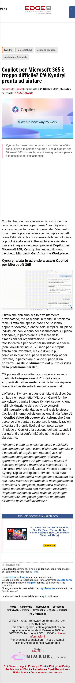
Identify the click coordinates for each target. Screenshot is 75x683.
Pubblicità (11, 669)
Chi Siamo (10, 666)
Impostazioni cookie (50, 672)
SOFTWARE (58, 607)
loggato (31, 582)
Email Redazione (58, 669)
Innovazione (23, 92)
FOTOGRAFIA (39, 610)
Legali (22, 666)
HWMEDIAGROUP (37, 614)
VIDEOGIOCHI (42, 607)
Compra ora (49, 545)
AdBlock (25, 669)
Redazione (39, 669)
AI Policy (64, 666)
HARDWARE (26, 607)
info (36, 571)
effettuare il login (17, 577)
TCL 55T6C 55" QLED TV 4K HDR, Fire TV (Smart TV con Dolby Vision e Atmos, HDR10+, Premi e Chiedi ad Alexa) (49, 531)
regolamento (47, 588)
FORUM (63, 610)
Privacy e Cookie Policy (42, 666)
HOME (13, 607)
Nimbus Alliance (37, 651)
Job (33, 672)
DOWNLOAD (12, 610)
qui (44, 596)
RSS (16, 672)
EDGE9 (25, 610)
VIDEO (52, 610)
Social (24, 672)
